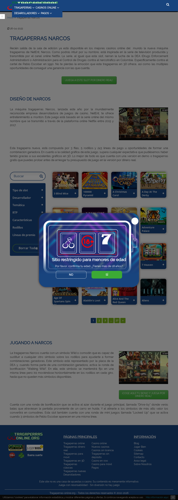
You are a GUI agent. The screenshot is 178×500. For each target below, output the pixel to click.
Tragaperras (23, 7)
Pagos (45, 13)
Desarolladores (25, 13)
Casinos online (46, 7)
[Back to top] (168, 487)
